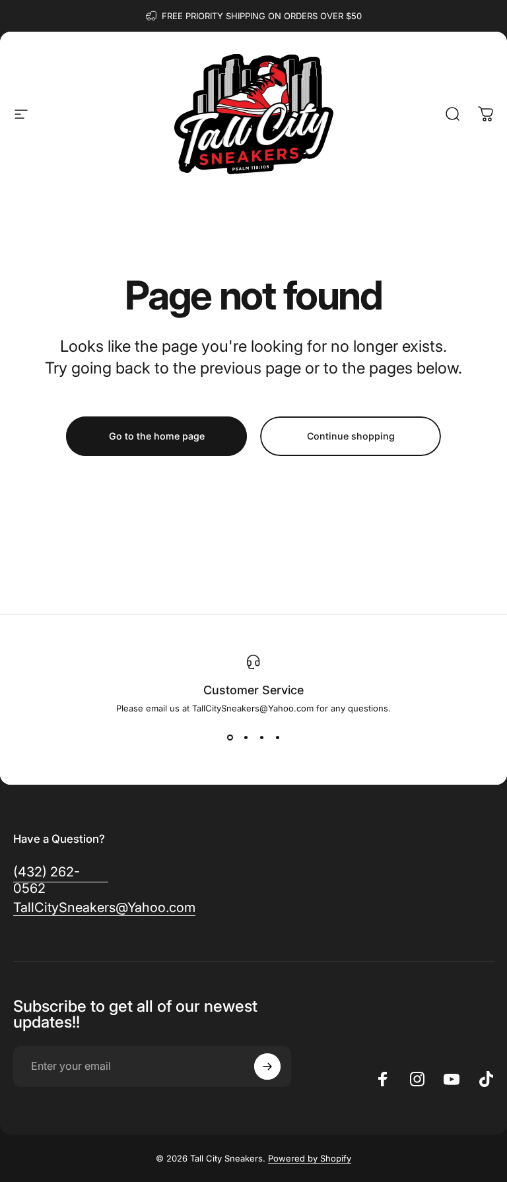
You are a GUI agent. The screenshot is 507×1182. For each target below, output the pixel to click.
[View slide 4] (277, 737)
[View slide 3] (261, 737)
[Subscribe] (267, 1066)
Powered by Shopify (309, 1158)
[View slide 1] (230, 737)
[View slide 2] (246, 737)
